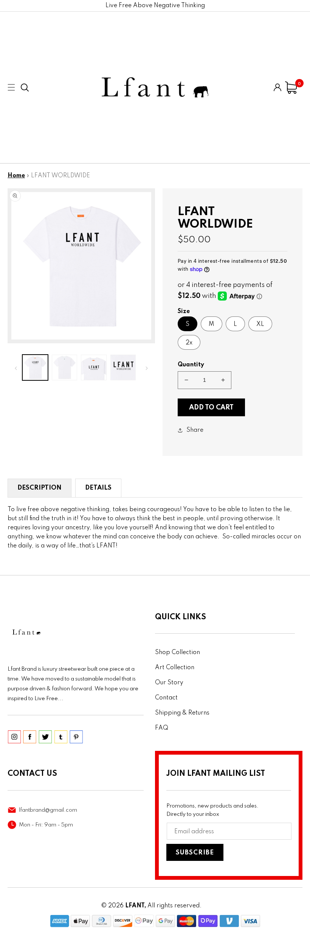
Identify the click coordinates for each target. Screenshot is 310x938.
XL (260, 324)
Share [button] (194, 430)
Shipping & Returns (182, 713)
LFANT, (135, 906)
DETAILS (98, 488)
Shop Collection (177, 653)
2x (189, 343)
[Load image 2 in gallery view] (65, 367)
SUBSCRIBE (195, 853)
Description (39, 488)
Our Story (169, 683)
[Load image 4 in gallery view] (123, 367)
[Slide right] (146, 367)
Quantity (191, 365)
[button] (25, 87)
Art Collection (174, 668)
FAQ (161, 728)
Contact (166, 698)
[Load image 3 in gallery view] (94, 367)
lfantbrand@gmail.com (48, 810)
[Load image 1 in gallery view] (35, 367)
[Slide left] (16, 367)
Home (16, 176)
